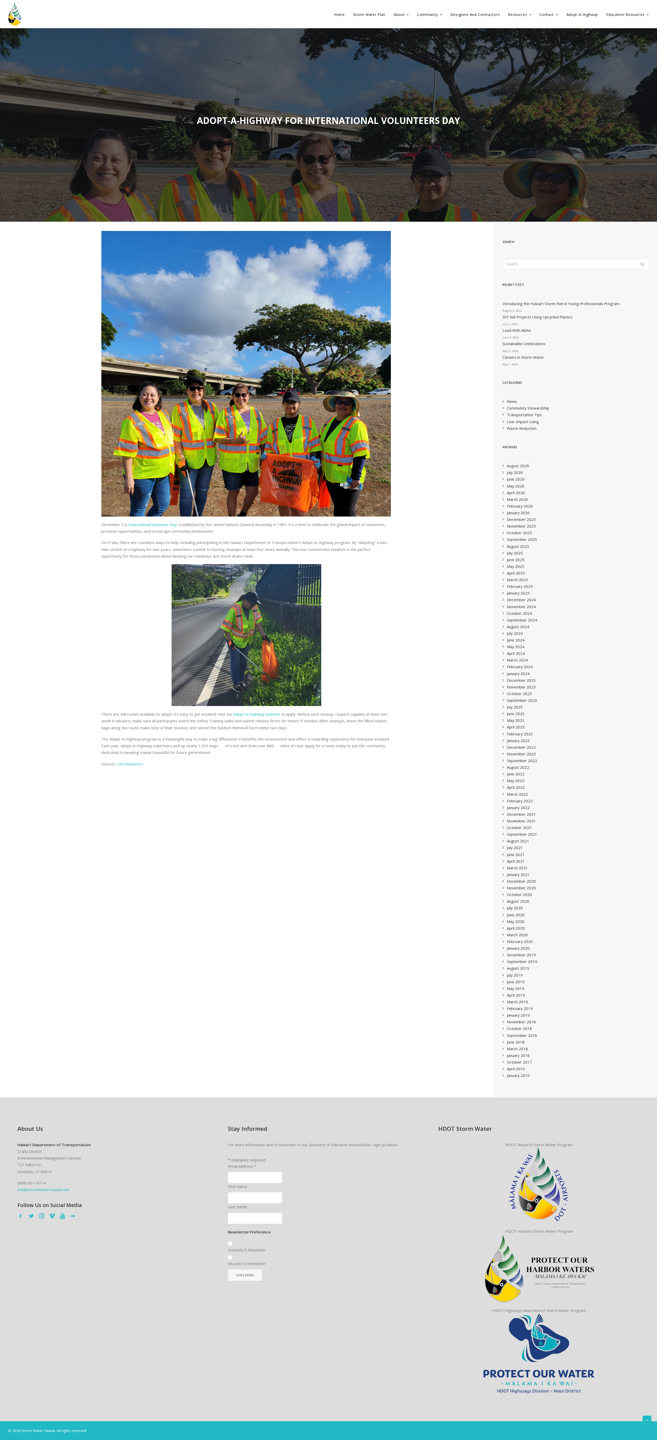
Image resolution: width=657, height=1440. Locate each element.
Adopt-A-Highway (582, 14)
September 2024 (522, 619)
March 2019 (517, 1001)
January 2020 (518, 948)
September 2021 (522, 834)
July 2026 (515, 472)
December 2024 (521, 599)
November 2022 (521, 753)
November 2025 (521, 526)
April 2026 (516, 492)
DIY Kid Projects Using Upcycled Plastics (538, 316)
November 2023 (521, 686)
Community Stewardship (528, 408)
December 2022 (521, 747)
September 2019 (522, 961)
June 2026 (516, 479)
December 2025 (521, 519)
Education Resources (625, 14)
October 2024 (519, 613)
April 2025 (516, 573)
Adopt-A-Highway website (256, 714)
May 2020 (515, 921)
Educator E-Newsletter (246, 1263)
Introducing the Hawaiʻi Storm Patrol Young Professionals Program (561, 303)
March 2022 (517, 794)
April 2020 (516, 928)
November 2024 (521, 606)
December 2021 (521, 814)
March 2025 (517, 579)
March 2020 (517, 934)
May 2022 (515, 780)
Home (339, 14)
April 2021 (516, 861)
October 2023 (519, 693)
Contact (546, 14)
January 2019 (518, 1015)
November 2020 (521, 887)
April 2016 (516, 1068)
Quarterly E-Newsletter (247, 1250)
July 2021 (515, 847)
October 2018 (519, 1028)
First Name (237, 1186)
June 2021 (516, 854)
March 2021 (517, 867)
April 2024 (516, 653)
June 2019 (516, 981)
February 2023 (520, 733)
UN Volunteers (130, 763)
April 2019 (516, 995)
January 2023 (518, 740)
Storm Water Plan (369, 14)
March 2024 (517, 660)
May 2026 (515, 486)
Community (427, 14)
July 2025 (515, 553)
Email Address (242, 1166)
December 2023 (521, 680)
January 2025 (518, 593)
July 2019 (515, 975)
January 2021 (518, 874)
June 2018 (516, 1042)
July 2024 (515, 633)
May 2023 (515, 720)
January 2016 (518, 1075)
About (399, 14)
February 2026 (520, 506)
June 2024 (516, 640)
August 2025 (518, 546)
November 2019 (521, 954)
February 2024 (520, 666)
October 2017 (519, 1062)
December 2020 (521, 881)
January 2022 (518, 807)
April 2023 (516, 726)
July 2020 (515, 907)
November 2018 (521, 1021)
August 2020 (518, 901)
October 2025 (519, 532)
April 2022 (516, 787)
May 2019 (515, 988)
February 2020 (520, 941)
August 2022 (518, 767)
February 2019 (520, 1008)
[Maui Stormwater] (539, 1353)
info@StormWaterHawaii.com (43, 1189)
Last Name (237, 1206)
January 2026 (518, 512)
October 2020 (519, 894)
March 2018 (517, 1048)
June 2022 (516, 773)
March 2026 (517, 499)
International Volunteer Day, (153, 524)
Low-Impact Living (523, 421)
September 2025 (522, 539)
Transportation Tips (524, 414)
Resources (517, 14)
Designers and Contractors (475, 14)
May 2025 (515, 566)
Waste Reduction (522, 428)
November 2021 (521, 820)
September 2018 (522, 1035)
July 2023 (515, 706)
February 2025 (520, 586)
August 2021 (518, 840)
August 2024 (518, 626)
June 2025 (516, 559)
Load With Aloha (517, 330)
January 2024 (518, 673)
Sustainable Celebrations (524, 343)
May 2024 (515, 646)
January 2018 (518, 1055)
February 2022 (520, 800)
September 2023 (522, 700)
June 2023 (516, 713)
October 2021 (519, 827)
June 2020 (516, 914)
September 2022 (522, 760)
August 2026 (518, 465)
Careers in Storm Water (523, 357)
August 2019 (518, 968)
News (512, 401)
